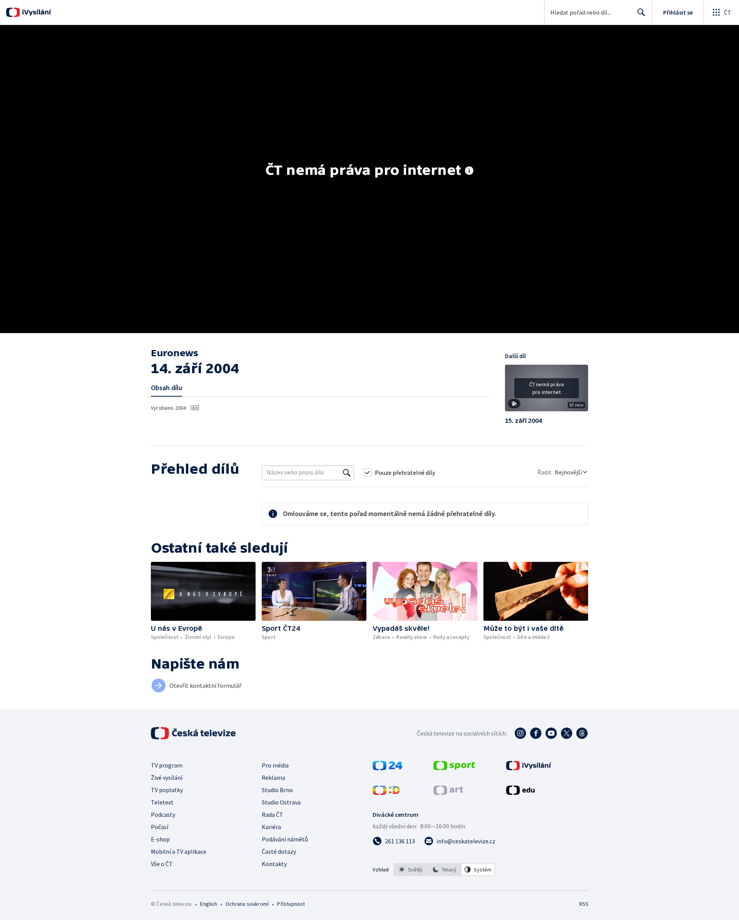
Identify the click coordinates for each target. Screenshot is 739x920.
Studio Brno (277, 790)
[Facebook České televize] (536, 733)
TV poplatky (167, 790)
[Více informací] (469, 171)
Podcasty (163, 814)
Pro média (275, 765)
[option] (410, 869)
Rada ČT (272, 814)
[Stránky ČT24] (387, 768)
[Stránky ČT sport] (454, 768)
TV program (166, 765)
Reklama (273, 777)
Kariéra (271, 827)
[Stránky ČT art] (448, 792)
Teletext (162, 802)
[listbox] (444, 869)
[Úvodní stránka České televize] (194, 733)
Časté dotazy (279, 851)
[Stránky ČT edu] (520, 792)
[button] (546, 391)
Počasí (159, 827)
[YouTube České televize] (551, 733)
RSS (584, 903)
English (208, 903)
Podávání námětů (285, 839)
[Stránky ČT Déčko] (386, 792)
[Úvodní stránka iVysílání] (35, 12)
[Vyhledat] (347, 472)
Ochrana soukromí (247, 903)
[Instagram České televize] (520, 733)
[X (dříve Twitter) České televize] (566, 733)
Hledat (641, 12)
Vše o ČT (162, 864)
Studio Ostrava (281, 802)
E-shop (160, 839)
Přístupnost (291, 903)
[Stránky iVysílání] (528, 768)
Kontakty (274, 864)
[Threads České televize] (582, 733)
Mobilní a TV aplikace (178, 851)
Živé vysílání (166, 777)
